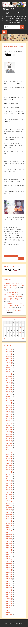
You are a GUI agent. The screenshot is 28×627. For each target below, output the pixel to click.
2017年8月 (9, 590)
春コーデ (20, 259)
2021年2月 (9, 496)
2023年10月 (9, 425)
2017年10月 (9, 585)
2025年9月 (9, 374)
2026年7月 (9, 352)
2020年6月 (9, 514)
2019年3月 (9, 548)
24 (20, 333)
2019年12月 (9, 528)
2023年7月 (9, 432)
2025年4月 (9, 385)
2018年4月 (9, 572)
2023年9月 (9, 427)
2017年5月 (9, 597)
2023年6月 (9, 434)
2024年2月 (9, 416)
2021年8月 (9, 483)
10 (20, 327)
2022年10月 (9, 452)
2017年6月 (9, 594)
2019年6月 (9, 541)
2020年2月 (9, 523)
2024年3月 (9, 414)
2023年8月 (9, 430)
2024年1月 (9, 418)
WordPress (14, 623)
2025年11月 (9, 369)
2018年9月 (9, 561)
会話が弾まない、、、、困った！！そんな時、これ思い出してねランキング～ (14, 306)
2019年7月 (9, 539)
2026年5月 (9, 356)
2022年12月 (9, 447)
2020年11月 (9, 503)
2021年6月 (9, 487)
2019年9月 (9, 534)
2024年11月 (9, 396)
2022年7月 (9, 458)
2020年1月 (9, 525)
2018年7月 (9, 565)
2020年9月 (9, 507)
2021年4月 (9, 492)
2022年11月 (9, 450)
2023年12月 (9, 421)
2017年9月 (9, 588)
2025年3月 (9, 387)
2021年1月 (9, 499)
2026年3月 (9, 361)
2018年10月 (9, 559)
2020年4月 (9, 519)
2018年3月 (9, 574)
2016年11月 (9, 610)
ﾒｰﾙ (13, 54)
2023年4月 (9, 438)
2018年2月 (9, 577)
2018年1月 (9, 579)
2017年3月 (9, 601)
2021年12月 (9, 474)
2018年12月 (9, 554)
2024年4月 (9, 412)
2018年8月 (9, 563)
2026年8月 (9, 349)
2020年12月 (9, 501)
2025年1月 (9, 392)
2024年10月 (9, 398)
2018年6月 (9, 568)
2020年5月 (9, 516)
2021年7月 (9, 485)
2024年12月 (9, 394)
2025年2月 (9, 389)
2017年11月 (9, 583)
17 (20, 330)
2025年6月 (9, 381)
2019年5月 (9, 543)
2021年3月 (9, 494)
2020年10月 (9, 505)
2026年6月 (9, 354)
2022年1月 (9, 472)
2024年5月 (9, 409)
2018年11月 (9, 556)
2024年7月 (9, 405)
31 (20, 335)
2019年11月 (9, 530)
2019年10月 (9, 532)
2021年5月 (9, 490)
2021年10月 (9, 479)
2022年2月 (9, 470)
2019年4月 (9, 545)
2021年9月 (9, 481)
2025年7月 (9, 378)
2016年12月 (9, 608)
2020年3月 (9, 521)
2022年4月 (9, 465)
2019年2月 (9, 550)
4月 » (22, 338)
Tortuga (21, 623)
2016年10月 (9, 612)
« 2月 (5, 338)
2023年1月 (9, 445)
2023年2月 (9, 443)
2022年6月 (9, 461)
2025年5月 (9, 383)
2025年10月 (9, 372)
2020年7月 (9, 512)
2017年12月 (9, 581)
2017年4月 (9, 599)
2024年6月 (9, 407)
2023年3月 (9, 441)
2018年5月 (9, 570)
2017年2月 (9, 603)
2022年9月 (9, 454)
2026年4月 (9, 358)
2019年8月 (9, 536)
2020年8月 (9, 510)
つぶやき (13, 53)
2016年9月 (9, 614)
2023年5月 (9, 436)
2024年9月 (9, 401)
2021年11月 (9, 476)
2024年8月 (9, 403)
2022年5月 (9, 463)
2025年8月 (9, 376)
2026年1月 (9, 365)
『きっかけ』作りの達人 (11, 256)
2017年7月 (9, 592)
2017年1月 (9, 605)
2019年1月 (9, 552)
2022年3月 (9, 467)
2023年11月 (9, 423)
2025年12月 (9, 367)
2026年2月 (9, 363)
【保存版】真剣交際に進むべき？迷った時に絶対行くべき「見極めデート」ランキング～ (14, 285)
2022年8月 (9, 456)
